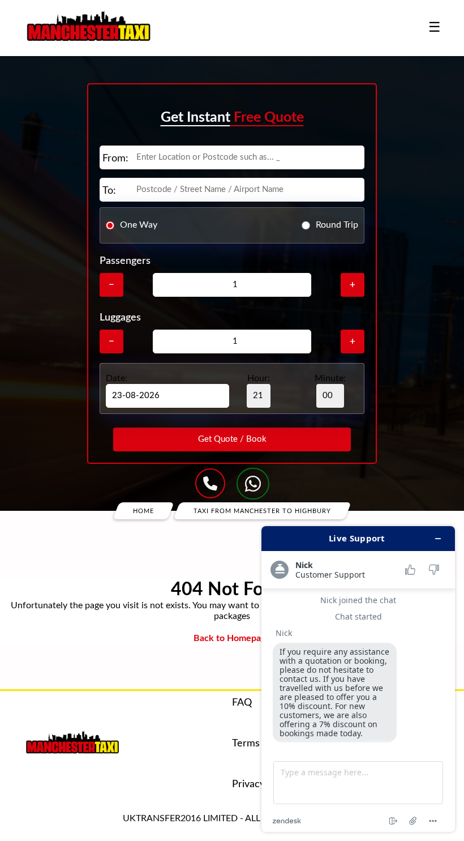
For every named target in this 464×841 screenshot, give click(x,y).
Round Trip (337, 224)
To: (109, 191)
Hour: (258, 378)
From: (115, 158)
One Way (138, 224)
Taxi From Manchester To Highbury (262, 510)
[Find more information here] (358, 679)
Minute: (330, 378)
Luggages (120, 318)
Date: (116, 378)
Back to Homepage (232, 638)
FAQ (242, 703)
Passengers (125, 261)
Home (143, 510)
